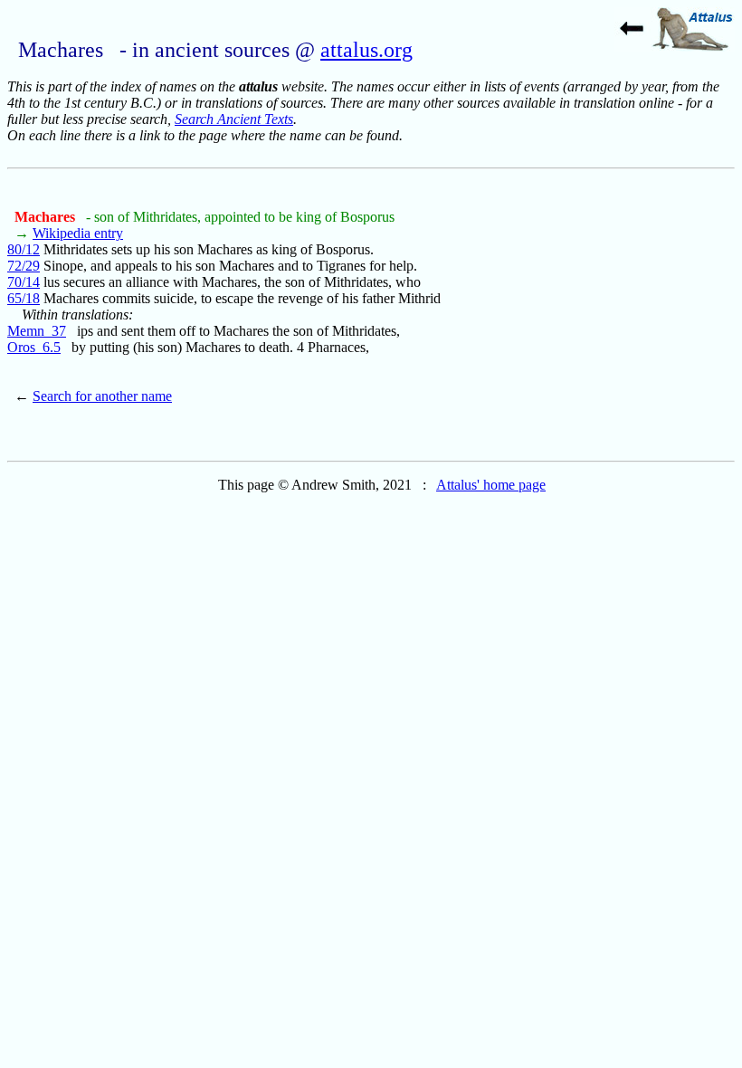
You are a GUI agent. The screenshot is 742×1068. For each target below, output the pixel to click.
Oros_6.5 (34, 347)
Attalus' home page (491, 484)
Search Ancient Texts (234, 119)
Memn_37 (36, 331)
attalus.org (366, 50)
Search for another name (102, 396)
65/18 (23, 298)
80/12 (23, 249)
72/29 (23, 265)
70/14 (23, 282)
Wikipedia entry (78, 233)
